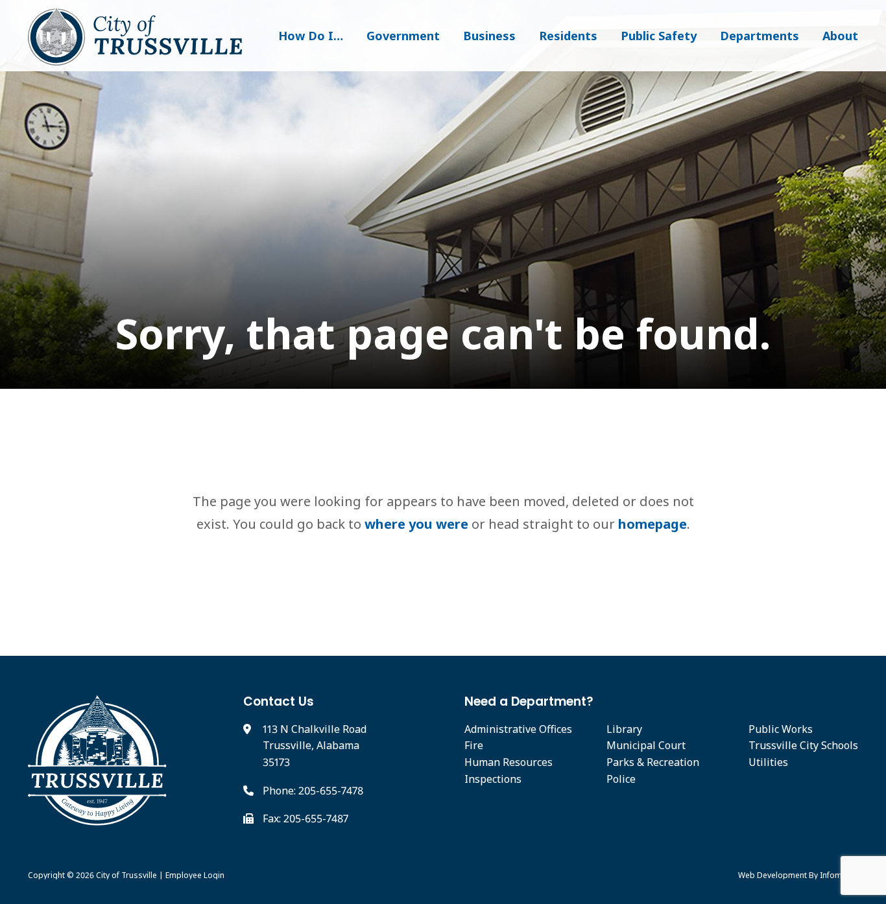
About (840, 35)
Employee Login (194, 875)
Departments (759, 35)
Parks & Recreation (652, 762)
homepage (652, 524)
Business (489, 35)
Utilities (768, 762)
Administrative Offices (518, 729)
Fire (473, 745)
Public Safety (659, 35)
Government (403, 35)
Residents (568, 35)
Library (624, 729)
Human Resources (508, 762)
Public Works (780, 729)
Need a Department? (528, 701)
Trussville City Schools (803, 745)
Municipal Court (646, 745)
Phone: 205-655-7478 (313, 790)
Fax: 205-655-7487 (305, 818)
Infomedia (839, 875)
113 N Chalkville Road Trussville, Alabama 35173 (314, 745)
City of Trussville (126, 875)
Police (621, 779)
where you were (416, 524)
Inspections (492, 779)
